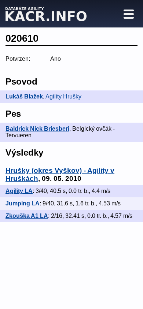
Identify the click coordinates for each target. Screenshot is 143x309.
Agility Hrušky (63, 96)
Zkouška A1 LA (27, 216)
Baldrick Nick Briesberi (37, 129)
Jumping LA (23, 203)
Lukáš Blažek (24, 96)
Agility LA (19, 191)
